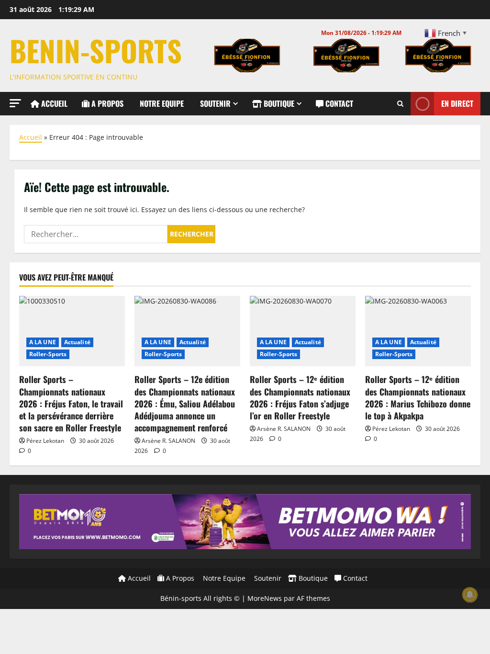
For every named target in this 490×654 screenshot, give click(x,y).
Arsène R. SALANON (168, 441)
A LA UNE (42, 342)
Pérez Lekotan (45, 441)
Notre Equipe (161, 103)
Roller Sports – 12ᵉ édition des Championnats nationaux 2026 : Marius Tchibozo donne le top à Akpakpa (417, 397)
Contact (338, 103)
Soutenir (214, 103)
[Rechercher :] (95, 234)
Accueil (53, 103)
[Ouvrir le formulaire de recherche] (400, 104)
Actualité (77, 342)
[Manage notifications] (470, 594)
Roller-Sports (48, 354)
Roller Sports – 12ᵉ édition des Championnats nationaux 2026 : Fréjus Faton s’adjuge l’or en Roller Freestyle (300, 397)
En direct (457, 103)
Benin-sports (96, 50)
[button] (15, 103)
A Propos (106, 103)
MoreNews (264, 598)
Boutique (278, 103)
